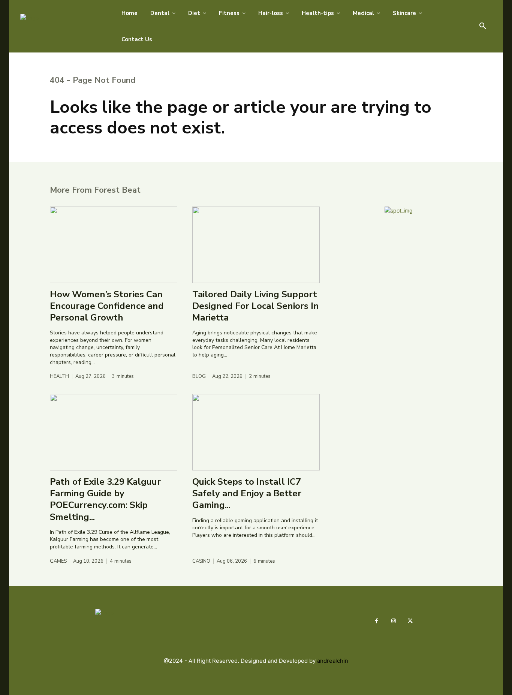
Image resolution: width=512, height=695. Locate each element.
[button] (483, 26)
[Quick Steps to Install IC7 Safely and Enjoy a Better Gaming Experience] (256, 432)
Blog (199, 376)
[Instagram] (393, 621)
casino (201, 561)
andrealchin (332, 660)
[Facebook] (376, 621)
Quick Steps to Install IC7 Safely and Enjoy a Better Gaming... (246, 493)
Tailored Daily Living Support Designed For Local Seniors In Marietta (255, 306)
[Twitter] (410, 621)
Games (58, 561)
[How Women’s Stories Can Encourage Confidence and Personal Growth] (113, 245)
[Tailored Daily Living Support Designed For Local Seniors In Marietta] (256, 245)
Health (59, 376)
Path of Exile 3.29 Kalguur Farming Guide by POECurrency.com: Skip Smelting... (105, 499)
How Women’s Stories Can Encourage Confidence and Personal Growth (107, 306)
